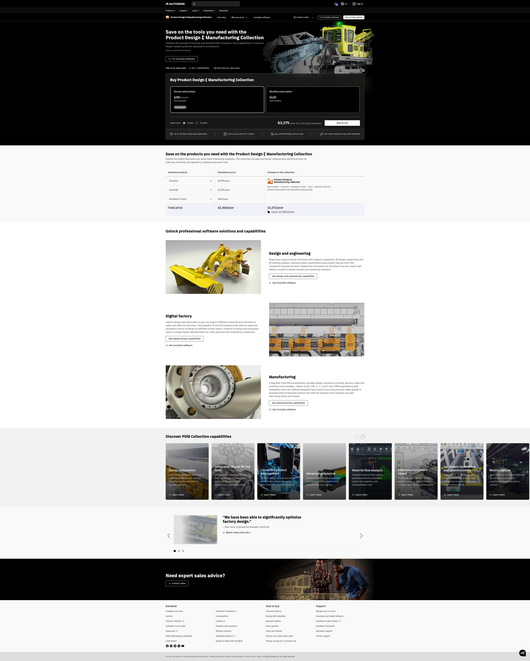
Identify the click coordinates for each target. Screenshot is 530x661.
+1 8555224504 (202, 68)
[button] (301, 17)
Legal (259, 656)
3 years (203, 123)
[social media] (175, 646)
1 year (190, 123)
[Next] (363, 437)
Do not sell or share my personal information (190, 656)
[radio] (217, 100)
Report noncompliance (235, 656)
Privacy (168, 656)
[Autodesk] (175, 4)
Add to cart (342, 123)
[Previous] (357, 437)
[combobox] (216, 4)
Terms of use (250, 656)
